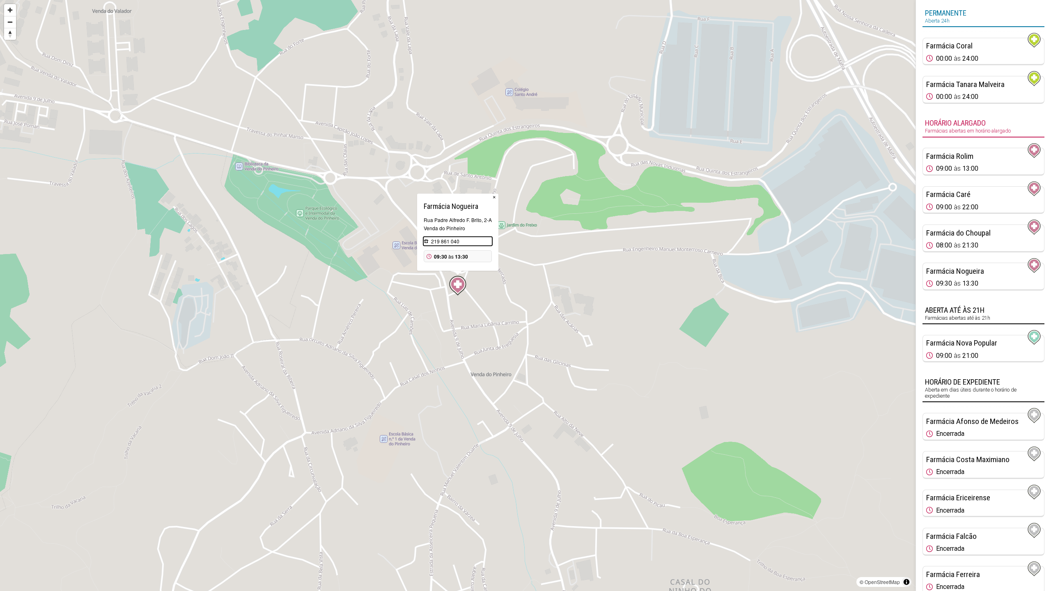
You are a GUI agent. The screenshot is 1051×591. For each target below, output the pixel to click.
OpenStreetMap (882, 581)
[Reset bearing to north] (10, 34)
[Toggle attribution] (906, 582)
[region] (458, 295)
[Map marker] (457, 286)
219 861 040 (445, 241)
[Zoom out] (10, 22)
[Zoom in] (10, 10)
